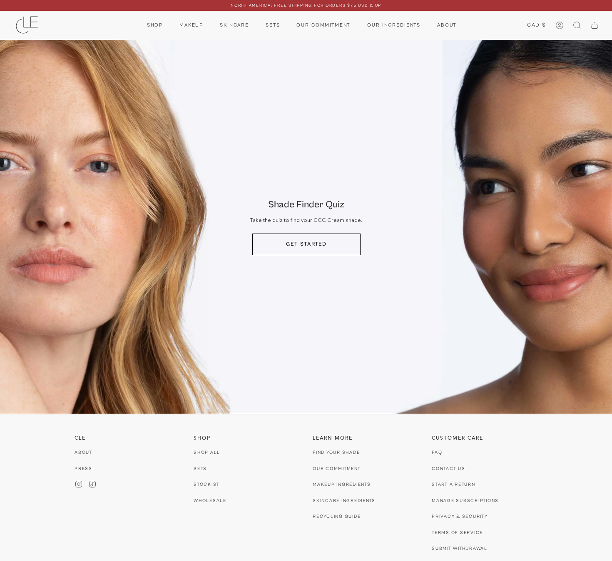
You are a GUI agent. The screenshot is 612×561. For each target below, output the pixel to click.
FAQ (437, 452)
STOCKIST (206, 484)
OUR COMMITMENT (337, 468)
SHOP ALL (207, 452)
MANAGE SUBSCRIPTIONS (465, 500)
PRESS (83, 468)
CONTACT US (448, 468)
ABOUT (83, 452)
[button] (155, 25)
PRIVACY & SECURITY (460, 516)
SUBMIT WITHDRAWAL (460, 548)
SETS (200, 468)
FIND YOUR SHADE (336, 452)
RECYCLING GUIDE (337, 516)
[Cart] (594, 25)
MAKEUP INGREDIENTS (342, 484)
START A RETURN (453, 484)
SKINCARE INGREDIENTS (344, 500)
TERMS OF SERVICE (457, 532)
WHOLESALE (210, 500)
